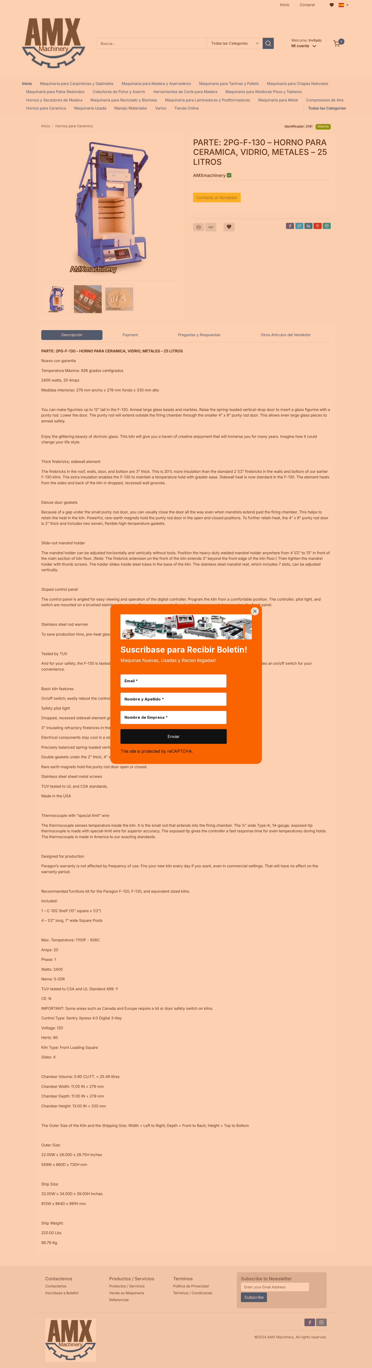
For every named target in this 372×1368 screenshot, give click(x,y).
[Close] (255, 611)
